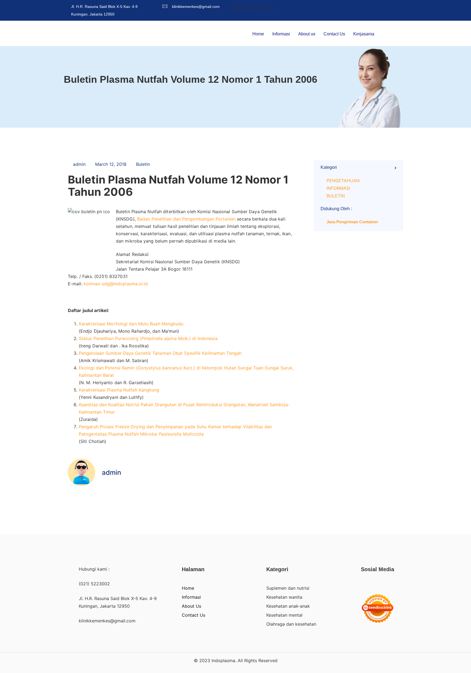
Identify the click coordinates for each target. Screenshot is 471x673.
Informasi (281, 34)
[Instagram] (403, 6)
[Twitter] (384, 6)
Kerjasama (363, 34)
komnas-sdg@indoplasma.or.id (116, 283)
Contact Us (334, 34)
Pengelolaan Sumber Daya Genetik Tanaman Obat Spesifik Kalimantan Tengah (160, 353)
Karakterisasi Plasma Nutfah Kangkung (119, 390)
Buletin (143, 164)
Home (258, 34)
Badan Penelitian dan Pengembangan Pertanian (186, 219)
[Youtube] (394, 6)
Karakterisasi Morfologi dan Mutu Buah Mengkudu (131, 323)
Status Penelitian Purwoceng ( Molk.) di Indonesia (148, 338)
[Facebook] (375, 6)
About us (306, 34)
